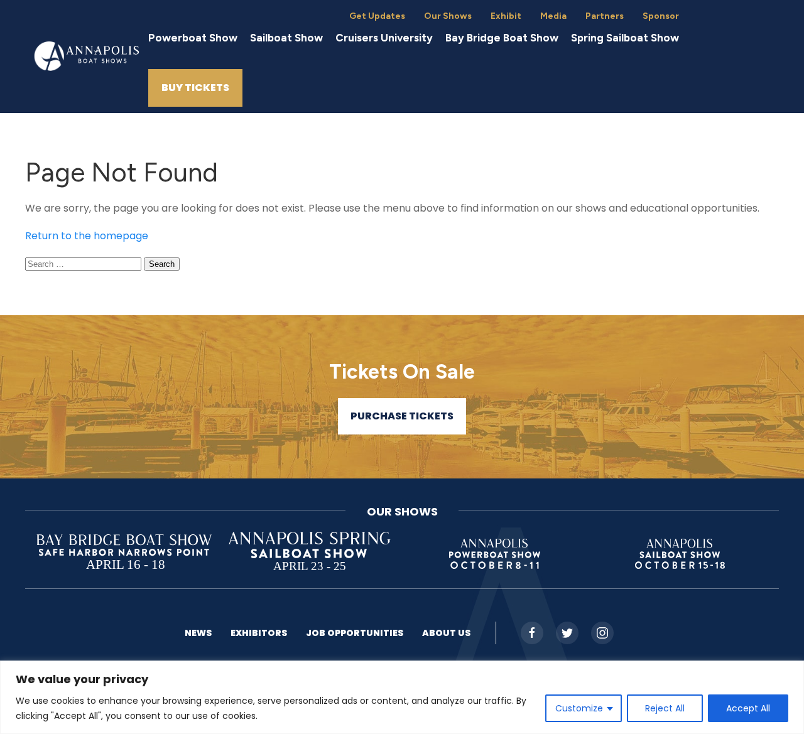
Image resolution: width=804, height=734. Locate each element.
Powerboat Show (192, 37)
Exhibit (506, 16)
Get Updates (377, 16)
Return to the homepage (86, 236)
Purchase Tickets (402, 416)
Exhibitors (259, 633)
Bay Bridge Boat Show (501, 37)
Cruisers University (384, 37)
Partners (604, 16)
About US (446, 633)
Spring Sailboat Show (625, 37)
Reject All (665, 708)
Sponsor (661, 16)
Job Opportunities (354, 633)
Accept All (748, 708)
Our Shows (448, 16)
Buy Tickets (195, 87)
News (198, 633)
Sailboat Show (286, 37)
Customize (579, 708)
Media (553, 16)
